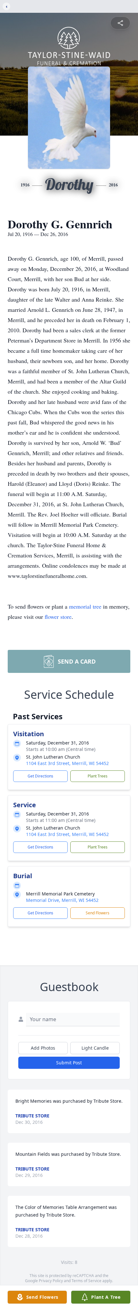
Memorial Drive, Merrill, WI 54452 (62, 900)
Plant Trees (98, 776)
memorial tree (85, 606)
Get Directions (40, 776)
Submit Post (69, 1063)
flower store (58, 616)
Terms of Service (86, 1280)
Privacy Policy (51, 1280)
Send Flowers (97, 913)
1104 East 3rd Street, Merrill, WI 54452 (67, 763)
